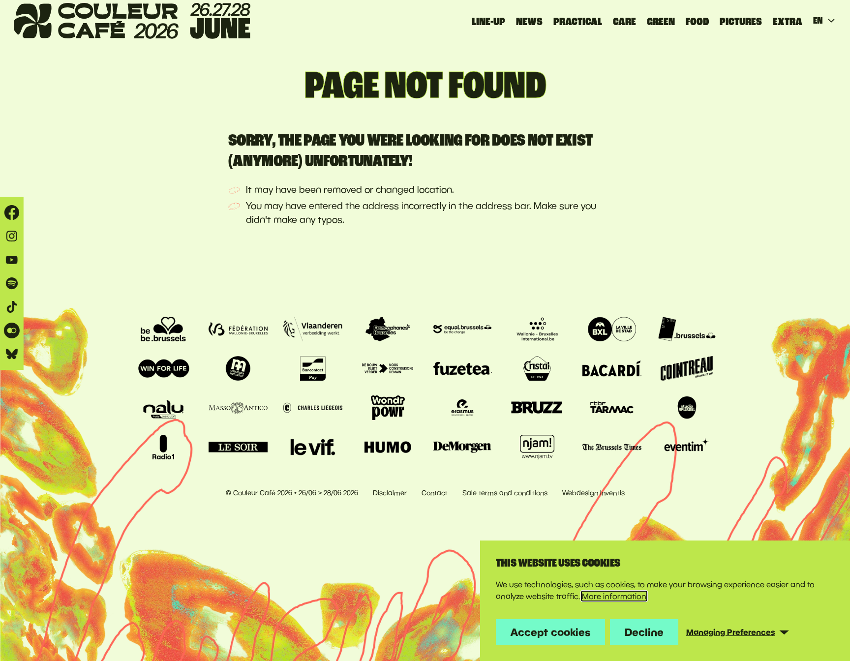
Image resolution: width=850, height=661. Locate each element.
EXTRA (787, 21)
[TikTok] (12, 307)
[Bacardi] (611, 368)
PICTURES (741, 21)
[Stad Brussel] (611, 329)
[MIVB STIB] (686, 329)
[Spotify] (12, 283)
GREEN (661, 21)
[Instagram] (12, 236)
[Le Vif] (312, 447)
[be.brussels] (163, 329)
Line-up (488, 21)
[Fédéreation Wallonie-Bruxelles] (238, 329)
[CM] (238, 368)
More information (614, 596)
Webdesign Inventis (593, 493)
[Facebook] (12, 212)
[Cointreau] (686, 368)
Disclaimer (390, 493)
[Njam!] (537, 447)
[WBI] (537, 329)
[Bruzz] (537, 407)
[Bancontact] (312, 368)
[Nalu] (163, 407)
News (529, 21)
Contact (435, 493)
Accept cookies (550, 632)
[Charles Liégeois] (312, 407)
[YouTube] (12, 259)
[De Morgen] (462, 447)
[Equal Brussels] (462, 329)
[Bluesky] (12, 354)
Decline (644, 632)
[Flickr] (12, 330)
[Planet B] (387, 407)
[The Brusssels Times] (611, 447)
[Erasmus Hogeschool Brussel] (462, 407)
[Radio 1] (163, 447)
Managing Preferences (730, 632)
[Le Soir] (238, 447)
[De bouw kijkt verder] (387, 368)
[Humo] (387, 447)
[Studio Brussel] (686, 407)
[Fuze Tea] (462, 368)
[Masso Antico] (238, 407)
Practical (577, 21)
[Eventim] (686, 447)
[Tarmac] (611, 407)
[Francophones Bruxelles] (387, 329)
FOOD (697, 21)
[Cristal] (537, 368)
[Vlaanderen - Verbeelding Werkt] (312, 329)
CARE (624, 21)
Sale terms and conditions (504, 493)
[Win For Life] (163, 368)
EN (817, 20)
